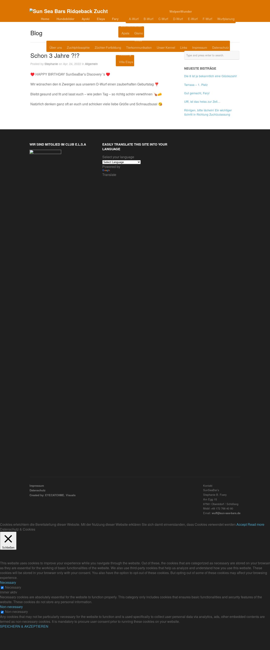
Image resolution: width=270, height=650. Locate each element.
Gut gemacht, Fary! (197, 93)
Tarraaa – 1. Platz (196, 84)
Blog (154, 33)
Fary (115, 19)
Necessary (13, 587)
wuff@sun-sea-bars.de (226, 513)
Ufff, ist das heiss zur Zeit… (202, 101)
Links (183, 47)
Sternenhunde (131, 26)
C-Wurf (163, 18)
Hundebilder (65, 19)
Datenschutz (220, 47)
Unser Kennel (166, 47)
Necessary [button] (8, 582)
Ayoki (86, 19)
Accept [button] (241, 524)
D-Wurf (178, 18)
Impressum (199, 47)
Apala (125, 33)
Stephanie (51, 64)
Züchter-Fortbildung (108, 47)
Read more (256, 524)
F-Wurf (207, 18)
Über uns (56, 47)
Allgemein (91, 64)
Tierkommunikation (139, 47)
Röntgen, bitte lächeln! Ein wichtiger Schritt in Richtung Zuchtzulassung (208, 112)
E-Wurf (193, 18)
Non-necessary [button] (11, 606)
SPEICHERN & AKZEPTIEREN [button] (24, 626)
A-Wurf (134, 18)
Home (45, 19)
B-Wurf (148, 18)
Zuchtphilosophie (78, 47)
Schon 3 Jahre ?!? (55, 55)
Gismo (138, 33)
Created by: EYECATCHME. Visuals (53, 495)
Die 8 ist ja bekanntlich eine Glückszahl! (210, 76)
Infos (138, 40)
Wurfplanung (226, 18)
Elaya (101, 19)
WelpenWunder (180, 11)
